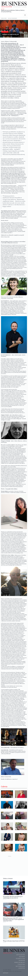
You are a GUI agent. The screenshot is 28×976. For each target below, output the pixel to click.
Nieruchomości (19, 962)
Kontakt (5, 972)
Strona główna (4, 18)
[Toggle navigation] (25, 15)
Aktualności (20, 954)
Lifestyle (21, 968)
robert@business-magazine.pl (11, 779)
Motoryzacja (20, 966)
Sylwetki (22, 960)
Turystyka (21, 964)
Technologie (20, 958)
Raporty (22, 956)
